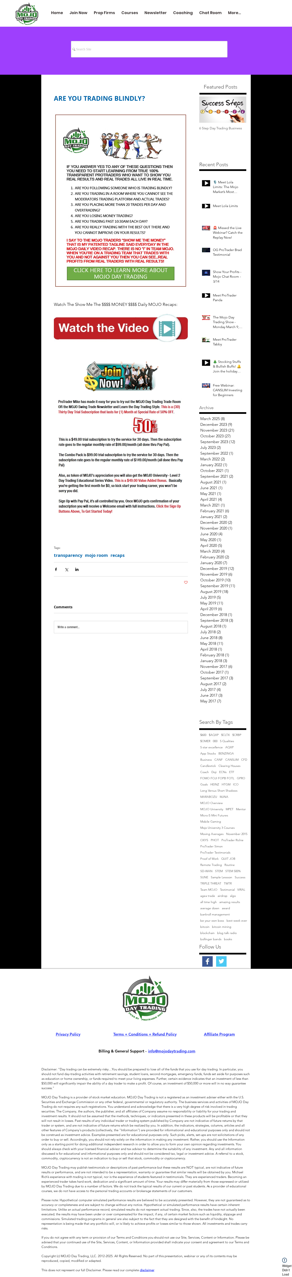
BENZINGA (226, 753)
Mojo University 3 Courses (217, 828)
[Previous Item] (206, 109)
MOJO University (211, 809)
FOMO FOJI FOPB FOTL (217, 778)
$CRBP (236, 735)
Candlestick (208, 766)
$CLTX (225, 735)
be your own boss (212, 920)
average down (209, 908)
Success (240, 877)
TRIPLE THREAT (210, 883)
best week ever (237, 920)
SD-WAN (206, 871)
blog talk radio (227, 933)
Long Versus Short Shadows (218, 790)
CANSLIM (232, 760)
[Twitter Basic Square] (221, 961)
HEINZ (214, 784)
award (226, 908)
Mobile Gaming (210, 821)
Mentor (241, 809)
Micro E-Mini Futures (214, 815)
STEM (219, 871)
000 (215, 741)
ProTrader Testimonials (215, 852)
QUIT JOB (228, 859)
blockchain (207, 933)
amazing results (229, 902)
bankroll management (215, 914)
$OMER (205, 741)
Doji (214, 772)
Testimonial (227, 890)
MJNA (224, 797)
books (228, 939)
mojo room (96, 555)
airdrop (222, 896)
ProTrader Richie (232, 840)
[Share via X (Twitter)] (66, 569)
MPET (229, 809)
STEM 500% (233, 871)
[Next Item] (239, 109)
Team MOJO (208, 890)
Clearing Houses (229, 766)
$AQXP (214, 735)
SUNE (204, 877)
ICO (236, 784)
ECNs (223, 772)
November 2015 (236, 834)
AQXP (229, 747)
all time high (208, 902)
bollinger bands (210, 939)
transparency (68, 555)
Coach (204, 772)
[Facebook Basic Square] (207, 961)
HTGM (226, 784)
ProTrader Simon (211, 846)
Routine (229, 865)
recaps (118, 555)
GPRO (241, 778)
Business (206, 760)
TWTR (228, 883)
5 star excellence (211, 747)
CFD (244, 760)
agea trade (207, 896)
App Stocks (208, 753)
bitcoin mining (221, 927)
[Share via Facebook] (56, 569)
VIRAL (241, 890)
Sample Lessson (221, 877)
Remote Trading (211, 865)
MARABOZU (208, 797)
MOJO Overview (211, 803)
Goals (204, 784)
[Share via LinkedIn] (77, 569)
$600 (203, 735)
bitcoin (204, 927)
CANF (218, 760)
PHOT (215, 840)
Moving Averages (212, 834)
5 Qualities (227, 741)
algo (233, 896)
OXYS (204, 840)
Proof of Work (209, 859)
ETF (231, 772)
